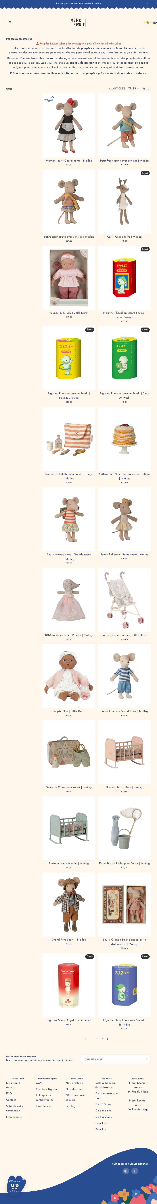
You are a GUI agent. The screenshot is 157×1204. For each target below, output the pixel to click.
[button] (133, 88)
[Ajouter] (90, 153)
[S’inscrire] (146, 1059)
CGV (39, 1083)
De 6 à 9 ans (103, 1117)
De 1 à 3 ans (103, 1104)
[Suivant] (107, 1039)
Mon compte (14, 1117)
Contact (11, 1100)
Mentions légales (46, 1089)
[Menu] (3, 22)
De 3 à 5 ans (103, 1110)
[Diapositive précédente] (7, 3)
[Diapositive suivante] (147, 3)
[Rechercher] (10, 22)
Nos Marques (74, 1089)
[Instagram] (126, 1171)
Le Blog (70, 1106)
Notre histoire (74, 1083)
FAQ (9, 1093)
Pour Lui (100, 1129)
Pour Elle (101, 1123)
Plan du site (43, 1106)
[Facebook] (134, 1171)
